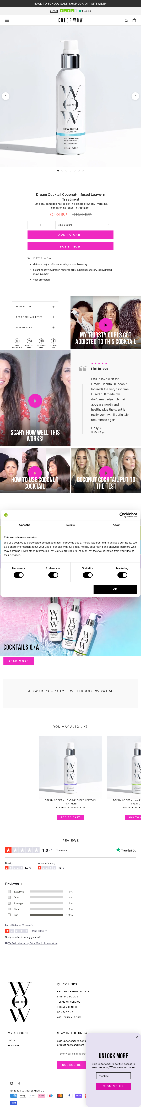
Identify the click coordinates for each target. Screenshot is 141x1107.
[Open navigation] (7, 20)
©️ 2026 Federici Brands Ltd (27, 1091)
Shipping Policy (67, 996)
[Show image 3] (66, 170)
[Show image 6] (79, 170)
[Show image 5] (74, 170)
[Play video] (106, 325)
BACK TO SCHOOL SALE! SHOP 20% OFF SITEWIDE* (70, 3)
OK (115, 589)
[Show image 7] (83, 170)
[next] (135, 96)
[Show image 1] (58, 170)
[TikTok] (19, 1083)
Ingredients (24, 327)
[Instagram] (11, 1083)
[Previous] (51, 170)
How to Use (24, 306)
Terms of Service (68, 1002)
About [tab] (116, 524)
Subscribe (71, 1065)
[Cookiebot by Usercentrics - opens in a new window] (122, 515)
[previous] (5, 96)
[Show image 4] (70, 170)
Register (14, 1045)
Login (11, 1040)
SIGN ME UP (113, 1086)
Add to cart (70, 817)
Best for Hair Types (29, 317)
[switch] (53, 575)
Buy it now (70, 246)
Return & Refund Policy (73, 991)
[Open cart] (134, 20)
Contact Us (65, 1012)
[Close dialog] (137, 1037)
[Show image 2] (62, 170)
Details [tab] (70, 524)
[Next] (89, 170)
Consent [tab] (24, 524)
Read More (18, 661)
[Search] (126, 20)
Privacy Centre (67, 1007)
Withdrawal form (69, 1017)
